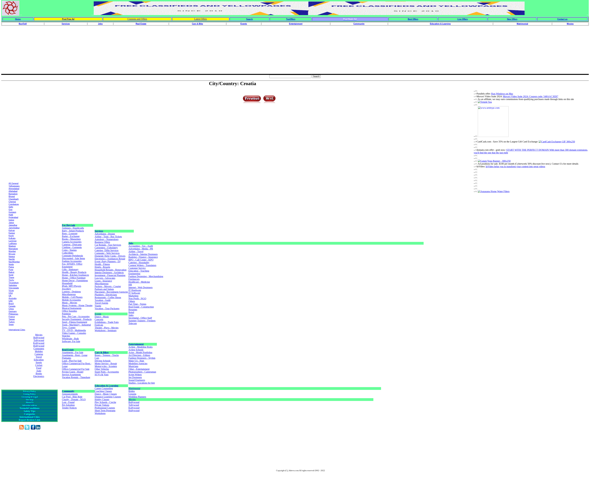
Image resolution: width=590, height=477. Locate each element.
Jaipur (11, 222)
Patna (11, 267)
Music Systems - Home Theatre (77, 305)
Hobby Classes (102, 399)
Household (67, 283)
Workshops (100, 413)
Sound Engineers (136, 380)
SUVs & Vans (101, 374)
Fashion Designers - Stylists (141, 358)
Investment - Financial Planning (110, 275)
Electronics (38, 376)
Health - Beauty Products (74, 272)
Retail (131, 312)
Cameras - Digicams (72, 244)
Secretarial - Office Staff (140, 318)
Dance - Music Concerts (102, 318)
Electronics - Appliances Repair (110, 258)
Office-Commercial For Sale (75, 369)
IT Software (134, 293)
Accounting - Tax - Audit (140, 246)
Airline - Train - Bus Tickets (108, 236)
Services (99, 231)
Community (68, 391)
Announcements (70, 394)
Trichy (11, 280)
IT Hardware (134, 290)
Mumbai (12, 251)
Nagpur (12, 256)
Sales (131, 315)
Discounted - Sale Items (73, 258)
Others (131, 301)
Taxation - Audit (102, 300)
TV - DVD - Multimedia (74, 330)
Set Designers (135, 377)
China (11, 309)
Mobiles (39, 351)
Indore (11, 220)
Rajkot (11, 272)
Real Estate (68, 349)
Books (39, 373)
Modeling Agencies (137, 363)
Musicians (133, 366)
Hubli (11, 215)
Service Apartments (71, 374)
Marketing (133, 295)
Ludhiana (13, 243)
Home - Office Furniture (74, 277)
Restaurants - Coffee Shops (108, 297)
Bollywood (38, 337)
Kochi (11, 236)
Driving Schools (102, 360)
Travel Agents (101, 303)
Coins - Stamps (69, 250)
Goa (10, 209)
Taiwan (12, 319)
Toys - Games (68, 327)
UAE (11, 301)
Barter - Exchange (71, 236)
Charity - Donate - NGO (74, 399)
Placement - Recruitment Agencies (111, 292)
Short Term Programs (105, 410)
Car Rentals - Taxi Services (108, 245)
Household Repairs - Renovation (110, 269)
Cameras (39, 354)
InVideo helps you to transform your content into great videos (515, 166)
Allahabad (13, 191)
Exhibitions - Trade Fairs (107, 322)
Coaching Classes (103, 391)
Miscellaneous (69, 294)
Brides (131, 391)
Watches (66, 336)
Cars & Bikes (102, 352)
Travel (39, 357)
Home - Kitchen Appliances (75, 275)
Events (98, 314)
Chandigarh (14, 199)
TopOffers (290, 19)
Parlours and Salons (104, 289)
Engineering (134, 273)
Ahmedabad (14, 188)
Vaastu (98, 305)
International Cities (17, 330)
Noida (11, 264)
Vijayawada (14, 288)
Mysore (12, 254)
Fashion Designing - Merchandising (145, 276)
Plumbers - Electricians (106, 294)
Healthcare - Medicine (139, 282)
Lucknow (12, 241)
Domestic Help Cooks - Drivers (110, 256)
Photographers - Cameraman (142, 372)
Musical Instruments (71, 308)
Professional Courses (105, 407)
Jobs (130, 243)
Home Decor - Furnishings (75, 280)
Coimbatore (14, 204)
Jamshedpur (14, 228)
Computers (38, 348)
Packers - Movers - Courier (108, 286)
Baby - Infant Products (73, 230)
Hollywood (38, 346)
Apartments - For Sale (72, 352)
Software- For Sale (71, 341)
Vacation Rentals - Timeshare (76, 377)
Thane (11, 277)
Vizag (11, 290)
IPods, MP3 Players (71, 286)
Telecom (132, 323)
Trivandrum (14, 283)
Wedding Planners (137, 396)
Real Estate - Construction (141, 307)
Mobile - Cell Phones (72, 297)
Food (38, 368)
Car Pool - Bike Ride (72, 396)
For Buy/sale (68, 225)
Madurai (12, 246)
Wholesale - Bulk (70, 338)
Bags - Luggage (69, 233)
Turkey (12, 322)
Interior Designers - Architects (109, 272)
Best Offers (413, 19)
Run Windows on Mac (502, 93)
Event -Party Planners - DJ (107, 261)
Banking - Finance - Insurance (143, 257)
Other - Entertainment (138, 369)
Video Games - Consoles (74, 333)
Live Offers (462, 19)
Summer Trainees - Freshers (141, 320)
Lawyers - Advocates (105, 278)
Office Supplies (69, 311)
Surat (11, 275)
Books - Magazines (71, 239)
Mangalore (13, 249)
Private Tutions (102, 405)
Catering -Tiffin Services (106, 250)
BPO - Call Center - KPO (140, 259)
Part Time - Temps (137, 304)
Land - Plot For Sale (72, 360)
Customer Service (137, 268)
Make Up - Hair (136, 360)
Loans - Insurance (103, 281)
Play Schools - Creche (105, 402)
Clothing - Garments (72, 247)
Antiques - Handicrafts (73, 228)
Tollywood (38, 340)
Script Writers (135, 374)
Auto (38, 370)
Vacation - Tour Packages (107, 308)
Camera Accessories (71, 241)
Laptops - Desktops (71, 291)
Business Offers (102, 242)
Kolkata (12, 238)
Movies (38, 334)
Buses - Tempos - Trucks (107, 355)
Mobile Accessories (71, 300)
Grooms (132, 394)
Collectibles (67, 253)
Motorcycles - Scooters (106, 366)
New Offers (512, 19)
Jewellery (66, 289)
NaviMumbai (14, 262)
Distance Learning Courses (108, 396)
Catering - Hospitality (138, 262)
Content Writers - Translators (142, 265)
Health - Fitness (102, 264)
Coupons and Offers (137, 19)
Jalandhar (13, 225)
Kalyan (12, 230)
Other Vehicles (102, 369)
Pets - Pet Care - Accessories (76, 316)
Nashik (12, 259)
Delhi (11, 207)
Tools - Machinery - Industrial (76, 324)
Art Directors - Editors (139, 355)
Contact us (562, 19)
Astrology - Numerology (107, 239)
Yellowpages (14, 186)
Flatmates (66, 358)
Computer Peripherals (72, 255)
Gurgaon (12, 212)
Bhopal (12, 196)
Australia (12, 298)
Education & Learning (106, 385)
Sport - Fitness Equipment (74, 322)
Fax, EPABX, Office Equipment (72, 265)
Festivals (99, 325)
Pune (11, 269)
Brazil (11, 303)
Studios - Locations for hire (141, 383)
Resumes (132, 309)
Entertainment (136, 344)
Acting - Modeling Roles (140, 347)
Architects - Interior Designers (143, 254)
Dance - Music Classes (106, 394)
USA (11, 293)
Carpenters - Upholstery (106, 247)
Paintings (66, 313)
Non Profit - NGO (137, 298)
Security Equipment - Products (77, 319)
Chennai (12, 202)
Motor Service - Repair (106, 363)
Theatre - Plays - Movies (106, 327)
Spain (11, 324)
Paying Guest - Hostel (72, 372)
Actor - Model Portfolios (140, 352)
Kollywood (38, 343)
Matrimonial (134, 388)
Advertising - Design (105, 234)
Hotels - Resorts (102, 267)
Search (249, 19)
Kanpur (12, 233)
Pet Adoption (68, 405)
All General (13, 183)
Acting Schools (135, 349)
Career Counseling (104, 388)
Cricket (38, 365)
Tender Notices (69, 407)
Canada (12, 306)
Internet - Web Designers (140, 287)
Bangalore (13, 194)
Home (18, 19)
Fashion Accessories (72, 261)
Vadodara (13, 285)
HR (130, 284)
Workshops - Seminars (105, 330)
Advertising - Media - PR (140, 248)
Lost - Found (68, 402)
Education (39, 359)
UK (10, 296)
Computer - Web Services (107, 253)
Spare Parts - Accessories (107, 372)
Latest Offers (200, 19)
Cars (97, 358)
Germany (13, 311)
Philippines (13, 314)
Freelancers (134, 279)
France (12, 316)
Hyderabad (13, 217)
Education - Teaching (138, 271)
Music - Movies (69, 302)
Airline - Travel (135, 251)
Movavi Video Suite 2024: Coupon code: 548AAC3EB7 (530, 96)
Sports (39, 362)
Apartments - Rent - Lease (74, 355)
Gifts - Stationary (70, 269)
